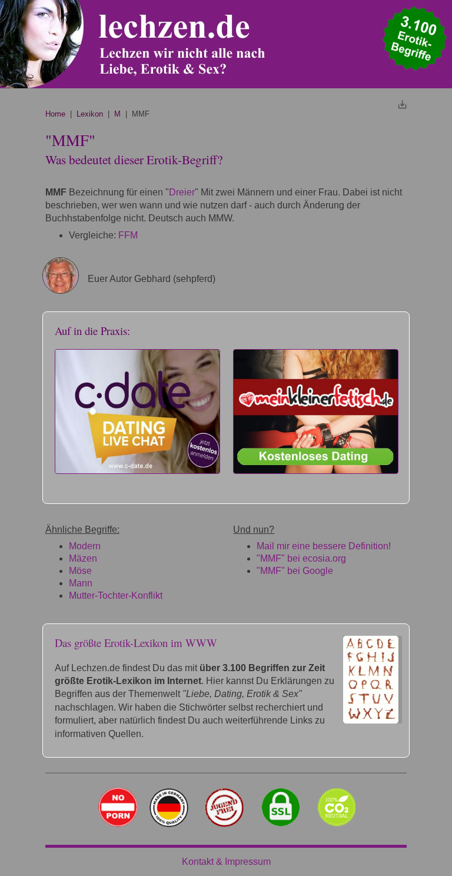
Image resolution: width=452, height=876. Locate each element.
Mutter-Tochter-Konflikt (115, 595)
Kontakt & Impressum (226, 862)
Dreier (182, 192)
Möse (80, 571)
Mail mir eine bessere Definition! (324, 546)
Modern (85, 546)
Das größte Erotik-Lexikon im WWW (136, 642)
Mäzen (83, 558)
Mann (80, 583)
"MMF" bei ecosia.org (301, 558)
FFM (128, 235)
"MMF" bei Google (295, 571)
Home (55, 114)
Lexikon (90, 114)
